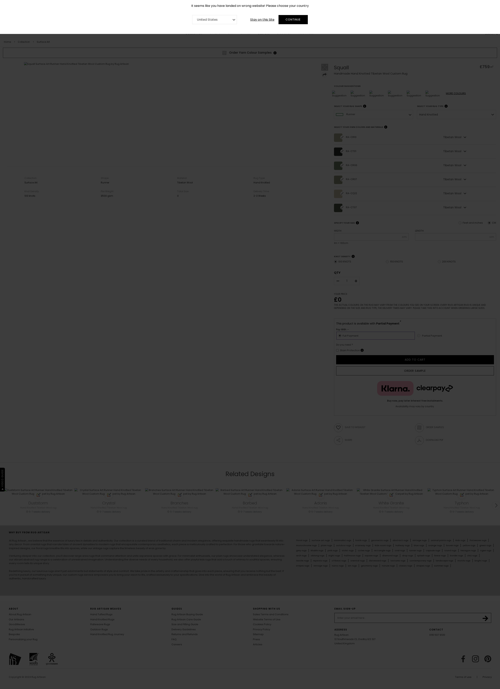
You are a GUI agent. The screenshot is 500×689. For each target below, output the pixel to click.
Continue (293, 19)
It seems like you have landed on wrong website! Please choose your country (250, 6)
